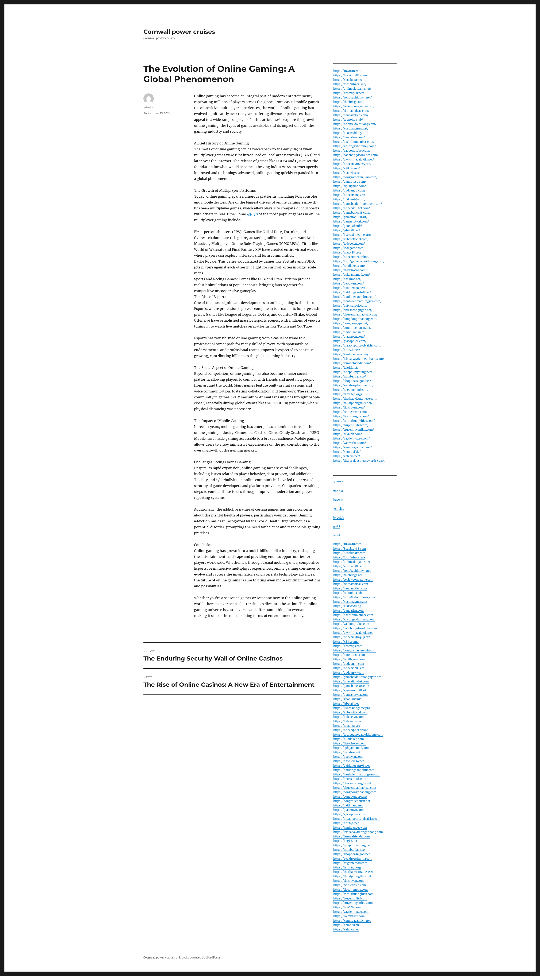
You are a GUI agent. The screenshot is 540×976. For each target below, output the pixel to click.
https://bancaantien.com (350, 588)
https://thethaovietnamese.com (354, 872)
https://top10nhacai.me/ (349, 84)
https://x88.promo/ (346, 168)
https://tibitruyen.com (348, 881)
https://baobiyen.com (348, 757)
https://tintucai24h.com (349, 885)
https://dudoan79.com (348, 664)
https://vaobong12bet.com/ (351, 150)
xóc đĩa (338, 491)
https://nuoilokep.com (348, 739)
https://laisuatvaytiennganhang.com (358, 832)
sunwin (338, 482)
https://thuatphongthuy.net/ (352, 403)
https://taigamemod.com (350, 863)
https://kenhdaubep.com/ (350, 354)
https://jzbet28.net (346, 703)
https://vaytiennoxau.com (351, 912)
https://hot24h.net (346, 823)
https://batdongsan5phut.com (353, 770)
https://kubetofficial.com (350, 712)
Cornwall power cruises (179, 31)
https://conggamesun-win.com (354, 650)
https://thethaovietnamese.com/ (355, 398)
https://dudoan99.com (348, 672)
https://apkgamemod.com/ (351, 274)
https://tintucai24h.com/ (350, 412)
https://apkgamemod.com (351, 748)
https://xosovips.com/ (348, 173)
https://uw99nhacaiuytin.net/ (353, 159)
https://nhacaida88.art (348, 668)
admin (148, 107)
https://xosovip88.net (348, 566)
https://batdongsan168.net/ (352, 292)
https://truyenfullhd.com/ (351, 425)
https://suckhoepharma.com (352, 858)
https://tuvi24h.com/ (347, 434)
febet (336, 535)
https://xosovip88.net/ (348, 93)
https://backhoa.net (346, 752)
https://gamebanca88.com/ (351, 212)
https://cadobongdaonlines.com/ (355, 155)
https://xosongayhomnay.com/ (354, 146)
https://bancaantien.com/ (350, 115)
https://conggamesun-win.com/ (355, 177)
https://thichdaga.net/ (348, 102)
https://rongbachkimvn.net (352, 571)
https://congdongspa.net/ (351, 323)
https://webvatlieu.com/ (349, 443)
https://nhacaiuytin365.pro (351, 637)
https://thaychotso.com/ (350, 270)
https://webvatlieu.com (349, 916)
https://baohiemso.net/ (349, 288)
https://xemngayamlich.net (352, 920)
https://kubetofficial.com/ (351, 239)
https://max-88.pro (346, 726)
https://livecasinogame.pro (351, 708)
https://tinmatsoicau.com (350, 584)
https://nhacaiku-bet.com (351, 681)
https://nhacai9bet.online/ (351, 257)
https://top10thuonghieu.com (353, 894)
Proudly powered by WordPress (199, 957)
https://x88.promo (346, 641)
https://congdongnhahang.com (354, 792)
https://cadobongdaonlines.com (355, 628)
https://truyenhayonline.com (353, 903)
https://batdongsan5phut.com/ (354, 297)
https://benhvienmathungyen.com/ (357, 301)
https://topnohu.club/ (348, 119)
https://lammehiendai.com (351, 836)
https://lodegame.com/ (349, 248)
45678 (252, 214)
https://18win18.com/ (348, 71)
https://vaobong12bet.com (351, 624)
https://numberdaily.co (349, 850)
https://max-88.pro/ (347, 252)
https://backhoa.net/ (347, 279)
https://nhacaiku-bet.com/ (351, 208)
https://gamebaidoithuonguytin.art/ (357, 204)
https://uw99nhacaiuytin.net (353, 633)
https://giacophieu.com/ (349, 341)
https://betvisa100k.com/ (350, 305)
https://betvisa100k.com (349, 779)
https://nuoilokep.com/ (349, 266)
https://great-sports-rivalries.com (356, 819)
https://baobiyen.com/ (348, 283)
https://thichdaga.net (347, 575)
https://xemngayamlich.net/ (352, 447)
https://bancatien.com (348, 610)
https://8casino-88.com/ (350, 75)
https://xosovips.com (347, 646)
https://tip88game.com (349, 659)
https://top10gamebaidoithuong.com (358, 734)
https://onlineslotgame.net (351, 562)
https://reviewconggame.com (353, 579)
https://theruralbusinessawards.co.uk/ (359, 460)
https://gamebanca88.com (351, 686)
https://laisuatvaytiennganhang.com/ (358, 359)
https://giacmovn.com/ (349, 336)
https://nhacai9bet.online (350, 730)
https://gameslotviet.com (350, 695)
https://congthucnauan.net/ (352, 328)
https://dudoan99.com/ (349, 199)
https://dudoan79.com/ (349, 190)
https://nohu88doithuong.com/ (354, 124)
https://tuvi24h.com (347, 907)
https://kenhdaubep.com (350, 827)
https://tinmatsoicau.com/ (351, 111)
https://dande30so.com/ (349, 181)
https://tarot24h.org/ (347, 394)
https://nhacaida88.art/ (349, 195)
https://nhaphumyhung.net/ (352, 372)
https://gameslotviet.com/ (351, 221)
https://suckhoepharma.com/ (353, 385)
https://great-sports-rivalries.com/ (357, 345)
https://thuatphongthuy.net (352, 876)
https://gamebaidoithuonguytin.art (357, 677)
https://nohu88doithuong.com (354, 597)
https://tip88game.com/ (349, 186)
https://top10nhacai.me (349, 557)
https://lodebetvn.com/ (349, 243)
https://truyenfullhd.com (350, 898)
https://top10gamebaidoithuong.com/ (359, 261)
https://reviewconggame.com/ (354, 106)
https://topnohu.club (347, 593)
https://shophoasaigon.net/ (352, 381)
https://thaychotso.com (349, 743)
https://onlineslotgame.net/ (352, 88)
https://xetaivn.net (346, 929)
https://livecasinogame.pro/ (352, 235)
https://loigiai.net (345, 841)
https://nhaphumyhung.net (352, 845)
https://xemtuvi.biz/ (347, 452)
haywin (338, 500)
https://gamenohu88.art (349, 690)
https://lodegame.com (348, 721)
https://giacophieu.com (349, 814)
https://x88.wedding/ (347, 133)
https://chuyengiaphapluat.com (354, 788)
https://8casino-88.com (349, 548)
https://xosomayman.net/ (351, 128)
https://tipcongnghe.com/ (351, 416)
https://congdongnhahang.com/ (355, 319)
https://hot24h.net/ (346, 350)
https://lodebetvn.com (348, 717)
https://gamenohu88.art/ (350, 217)
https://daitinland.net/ (348, 332)
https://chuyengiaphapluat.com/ (355, 314)
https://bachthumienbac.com (353, 615)
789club (338, 509)
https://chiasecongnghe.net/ (353, 310)
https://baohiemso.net (348, 761)
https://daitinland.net (348, 805)
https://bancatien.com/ (349, 137)
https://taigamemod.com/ (351, 390)
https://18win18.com (347, 544)
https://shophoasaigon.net (351, 854)
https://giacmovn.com (348, 810)
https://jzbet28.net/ (346, 230)
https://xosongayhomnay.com (354, 619)
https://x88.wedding (347, 606)
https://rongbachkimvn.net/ (352, 97)
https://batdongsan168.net (351, 765)
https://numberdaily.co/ (349, 376)
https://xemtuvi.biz (346, 925)
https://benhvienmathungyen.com (356, 774)
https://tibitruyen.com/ (349, 407)
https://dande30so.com (349, 655)
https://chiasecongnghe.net (352, 783)
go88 (336, 526)
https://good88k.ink (347, 699)
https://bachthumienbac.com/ (353, 142)
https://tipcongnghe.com (350, 889)
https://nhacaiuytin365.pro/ (352, 164)
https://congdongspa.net (350, 796)
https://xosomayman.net (350, 602)
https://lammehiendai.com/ (352, 363)
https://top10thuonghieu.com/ (354, 421)
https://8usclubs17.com (349, 553)
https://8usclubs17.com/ (350, 80)
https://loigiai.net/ (345, 367)
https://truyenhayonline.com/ (353, 429)
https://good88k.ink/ (347, 226)
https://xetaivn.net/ (346, 456)
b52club (338, 517)
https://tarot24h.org (347, 867)
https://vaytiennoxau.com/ (351, 438)
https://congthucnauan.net (351, 801)
